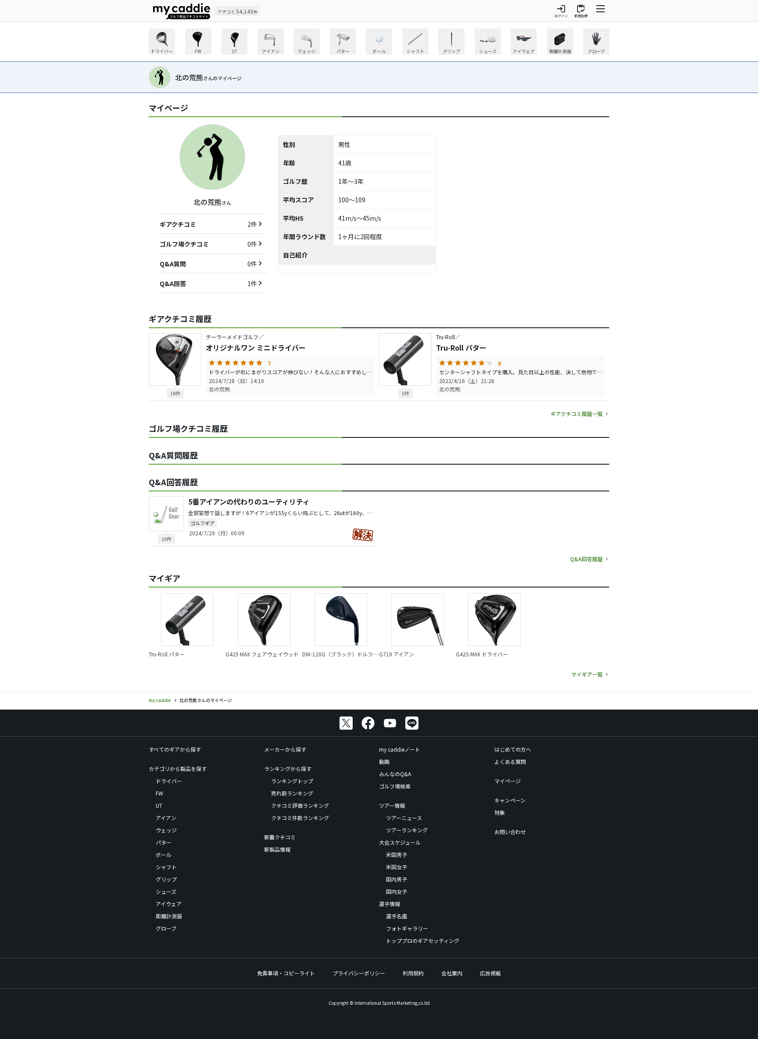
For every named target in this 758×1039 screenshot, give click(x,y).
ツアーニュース (404, 817)
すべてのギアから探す (175, 749)
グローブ (166, 928)
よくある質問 (510, 761)
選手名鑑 (396, 916)
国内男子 (396, 879)
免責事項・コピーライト (286, 973)
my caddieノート (399, 749)
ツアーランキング (407, 830)
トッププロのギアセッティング (422, 940)
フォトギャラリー (407, 928)
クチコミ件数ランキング (300, 817)
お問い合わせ (510, 831)
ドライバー (169, 781)
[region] (379, 43)
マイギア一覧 (587, 674)
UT (159, 805)
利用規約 (413, 973)
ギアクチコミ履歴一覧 (577, 413)
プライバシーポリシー (359, 973)
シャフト (166, 867)
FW (159, 793)
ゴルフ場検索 (395, 786)
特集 (499, 812)
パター (164, 842)
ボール (164, 854)
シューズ (166, 891)
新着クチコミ (280, 837)
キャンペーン (510, 800)
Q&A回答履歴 (586, 558)
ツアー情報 (392, 805)
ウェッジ (166, 830)
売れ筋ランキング (292, 793)
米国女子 (396, 867)
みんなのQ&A (395, 773)
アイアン (166, 817)
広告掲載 (490, 973)
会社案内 (451, 973)
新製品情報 (277, 849)
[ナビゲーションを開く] (600, 11)
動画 (384, 761)
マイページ (507, 781)
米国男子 (396, 854)
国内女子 (396, 891)
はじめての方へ (512, 749)
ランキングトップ (292, 781)
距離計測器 (169, 916)
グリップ (166, 879)
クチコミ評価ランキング (300, 805)
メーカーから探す (285, 749)
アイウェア (169, 903)
